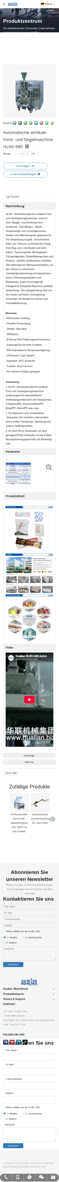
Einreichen (13, 964)
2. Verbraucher (33, 937)
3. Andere (11, 942)
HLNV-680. (11, 773)
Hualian (26, 1166)
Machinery (35, 1166)
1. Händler (11, 937)
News (44, 1166)
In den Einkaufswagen (24, 174)
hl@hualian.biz (18, 1015)
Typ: (8, 196)
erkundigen (23, 166)
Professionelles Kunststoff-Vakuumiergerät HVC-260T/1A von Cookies (19, 823)
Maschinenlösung (12, 1166)
